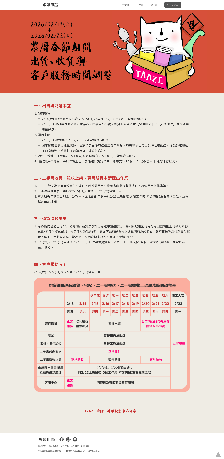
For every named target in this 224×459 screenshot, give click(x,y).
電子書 (153, 5)
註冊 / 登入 (172, 5)
